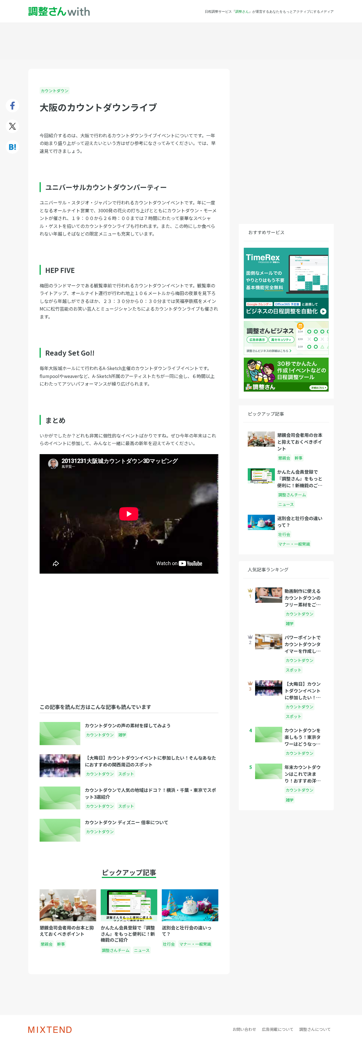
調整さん (242, 11)
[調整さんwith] (59, 11)
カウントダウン (54, 90)
